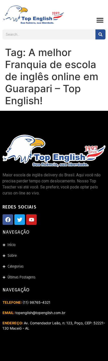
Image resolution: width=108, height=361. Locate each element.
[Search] (100, 34)
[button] (99, 20)
